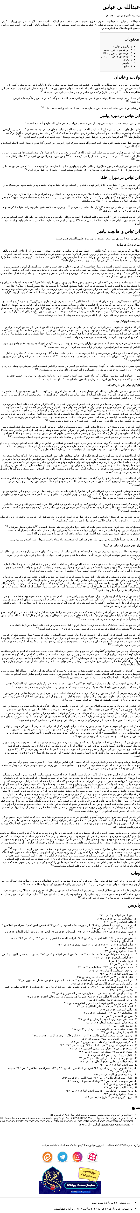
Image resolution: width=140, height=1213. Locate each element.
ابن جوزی (58, 156)
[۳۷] (110, 644)
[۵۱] (80, 897)
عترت (129, 292)
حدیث (27, 507)
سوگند (123, 333)
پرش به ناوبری (131, 15)
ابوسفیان (103, 615)
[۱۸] (78, 219)
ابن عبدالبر (134, 98)
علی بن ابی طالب (79, 311)
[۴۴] (75, 735)
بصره (77, 207)
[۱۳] (133, 159)
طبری (96, 433)
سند (117, 503)
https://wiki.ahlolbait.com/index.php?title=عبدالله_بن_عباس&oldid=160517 (85, 1145)
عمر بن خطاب (84, 745)
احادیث (64, 166)
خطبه (66, 375)
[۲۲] (125, 359)
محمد (22, 308)
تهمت (91, 429)
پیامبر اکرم (8, 21)
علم (109, 356)
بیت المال (79, 394)
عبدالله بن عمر (97, 654)
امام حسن (14, 24)
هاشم (97, 84)
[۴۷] (10, 848)
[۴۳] (16, 719)
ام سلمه (57, 774)
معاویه (126, 433)
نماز (12, 333)
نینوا (63, 599)
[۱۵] (26, 169)
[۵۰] (41, 893)
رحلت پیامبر (109, 152)
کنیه (14, 84)
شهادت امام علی (33, 216)
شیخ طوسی (36, 765)
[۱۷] (101, 210)
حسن (54, 273)
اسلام (55, 21)
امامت (60, 564)
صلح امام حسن (20, 410)
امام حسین (58, 220)
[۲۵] (46, 420)
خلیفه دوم (41, 184)
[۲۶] (10, 436)
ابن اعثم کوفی (132, 327)
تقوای (6, 285)
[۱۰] (122, 145)
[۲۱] (46, 346)
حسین (44, 273)
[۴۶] (71, 810)
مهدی (127, 276)
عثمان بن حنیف (113, 207)
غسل (116, 273)
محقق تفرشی (132, 527)
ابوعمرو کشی (90, 503)
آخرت (31, 288)
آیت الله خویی (132, 426)
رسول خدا (134, 257)
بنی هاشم (50, 732)
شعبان (36, 634)
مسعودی (135, 849)
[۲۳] (37, 368)
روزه (33, 567)
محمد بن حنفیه (110, 894)
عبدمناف (85, 84)
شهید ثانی (115, 365)
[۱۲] (68, 155)
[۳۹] (60, 676)
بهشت (70, 784)
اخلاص (136, 346)
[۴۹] (23, 883)
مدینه (99, 765)
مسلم (70, 170)
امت (116, 276)
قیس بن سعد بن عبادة (35, 433)
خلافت (63, 709)
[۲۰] (61, 336)
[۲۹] (119, 510)
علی (21, 257)
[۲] (120, 91)
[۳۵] (131, 628)
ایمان (7, 564)
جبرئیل (88, 797)
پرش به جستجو (114, 15)
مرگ (122, 253)
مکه (47, 634)
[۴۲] (130, 712)
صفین (113, 599)
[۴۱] (113, 708)
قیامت (91, 304)
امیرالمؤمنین (38, 343)
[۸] (125, 136)
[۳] (41, 91)
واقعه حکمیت (52, 207)
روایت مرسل (104, 683)
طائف (97, 250)
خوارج (128, 210)
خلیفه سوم (26, 184)
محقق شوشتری (17, 527)
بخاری (92, 170)
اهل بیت (89, 238)
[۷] (53, 132)
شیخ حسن (134, 365)
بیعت (134, 220)
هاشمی (7, 391)
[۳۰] (54, 519)
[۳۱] (37, 526)
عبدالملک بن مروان (41, 880)
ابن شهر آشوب (127, 683)
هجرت (19, 88)
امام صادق (34, 673)
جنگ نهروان (111, 197)
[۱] (117, 87)
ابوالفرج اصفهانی (130, 449)
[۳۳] (95, 589)
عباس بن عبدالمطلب (115, 21)
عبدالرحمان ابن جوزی (111, 136)
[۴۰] (13, 686)
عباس (124, 84)
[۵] (42, 107)
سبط (65, 273)
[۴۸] (52, 865)
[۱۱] (121, 155)
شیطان (56, 615)
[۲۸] (89, 497)
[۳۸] (75, 657)
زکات (4, 333)
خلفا (115, 184)
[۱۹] (36, 314)
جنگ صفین (127, 197)
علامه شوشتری (131, 491)
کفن (133, 273)
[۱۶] (67, 206)
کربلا (24, 625)
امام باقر (125, 677)
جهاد (51, 554)
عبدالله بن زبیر (63, 880)
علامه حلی (134, 343)
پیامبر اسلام (68, 123)
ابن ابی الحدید (132, 442)
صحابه (110, 24)
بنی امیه (104, 736)
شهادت (116, 554)
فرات (46, 599)
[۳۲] (6, 526)
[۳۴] (78, 618)
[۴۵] (59, 748)
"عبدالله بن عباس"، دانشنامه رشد (114, 1118)
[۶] (25, 122)
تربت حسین (122, 797)
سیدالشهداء (44, 539)
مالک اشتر (14, 433)
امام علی (27, 24)
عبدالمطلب (110, 84)
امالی (22, 765)
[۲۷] (130, 484)
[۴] (127, 100)
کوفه (32, 413)
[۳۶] (37, 628)
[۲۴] (40, 378)
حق (60, 266)
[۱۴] (28, 165)
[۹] (19, 136)
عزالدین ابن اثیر (41, 156)
